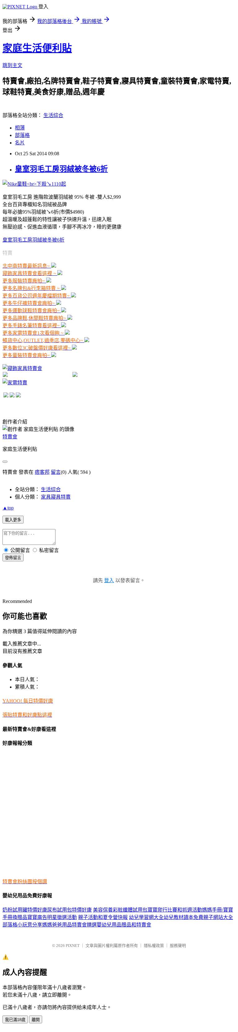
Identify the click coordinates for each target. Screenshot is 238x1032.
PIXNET (73, 945)
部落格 (22, 135)
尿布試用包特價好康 (69, 909)
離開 (36, 1019)
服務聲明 (178, 945)
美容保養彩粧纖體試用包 (120, 909)
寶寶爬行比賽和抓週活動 (175, 909)
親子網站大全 (218, 917)
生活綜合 (53, 115)
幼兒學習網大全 (146, 917)
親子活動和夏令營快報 (103, 917)
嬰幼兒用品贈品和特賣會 (124, 924)
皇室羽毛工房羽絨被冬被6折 (61, 169)
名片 (20, 142)
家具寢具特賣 (56, 497)
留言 (56, 472)
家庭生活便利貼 (37, 48)
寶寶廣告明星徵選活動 (52, 917)
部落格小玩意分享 (22, 924)
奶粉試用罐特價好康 (24, 909)
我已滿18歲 (15, 1019)
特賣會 (9, 436)
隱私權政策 (154, 945)
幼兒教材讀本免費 (183, 917)
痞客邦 (42, 472)
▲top (8, 507)
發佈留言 (13, 557)
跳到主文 (12, 65)
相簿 (20, 127)
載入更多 (13, 520)
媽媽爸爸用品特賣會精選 (69, 924)
